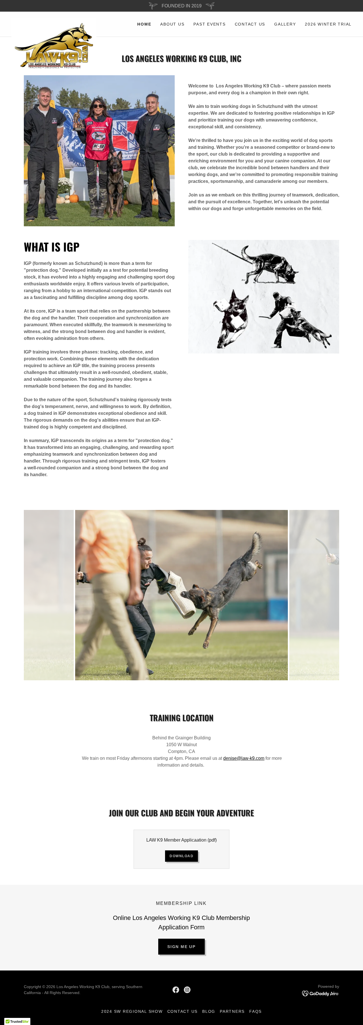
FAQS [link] (255, 1011)
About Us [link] (172, 24)
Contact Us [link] (250, 24)
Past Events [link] (209, 24)
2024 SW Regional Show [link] (132, 1011)
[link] (53, 20)
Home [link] (144, 24)
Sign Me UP (181, 946)
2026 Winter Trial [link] (328, 24)
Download (181, 856)
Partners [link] (232, 1011)
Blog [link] (208, 1011)
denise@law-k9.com (243, 758)
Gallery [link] (285, 24)
